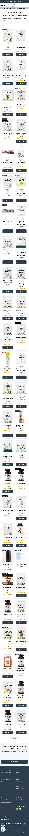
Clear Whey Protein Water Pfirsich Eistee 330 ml (21, 427)
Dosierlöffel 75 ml (21, 564)
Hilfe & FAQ (3, 797)
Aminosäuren (18, 774)
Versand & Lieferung (5, 799)
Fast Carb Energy (21, 396)
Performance (4, 781)
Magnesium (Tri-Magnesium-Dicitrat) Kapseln (21, 670)
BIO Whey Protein (7, 46)
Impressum (3, 832)
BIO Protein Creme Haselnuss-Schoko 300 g (7, 589)
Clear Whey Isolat (21, 104)
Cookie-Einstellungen (21, 832)
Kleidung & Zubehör (20, 788)
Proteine (17, 772)
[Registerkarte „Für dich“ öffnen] (2, 834)
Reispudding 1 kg (21, 724)
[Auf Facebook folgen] (2, 816)
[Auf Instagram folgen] (6, 816)
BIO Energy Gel (21, 162)
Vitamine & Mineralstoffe (21, 781)
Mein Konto (18, 797)
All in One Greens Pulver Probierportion (21, 254)
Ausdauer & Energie (5, 774)
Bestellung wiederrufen (6, 802)
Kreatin (17, 779)
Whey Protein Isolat (8, 75)
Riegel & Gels (19, 784)
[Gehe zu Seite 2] (17, 739)
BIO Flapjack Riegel (8, 221)
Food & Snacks (19, 786)
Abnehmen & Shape (5, 777)
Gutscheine (18, 790)
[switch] (3, 830)
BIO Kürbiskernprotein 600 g (7, 697)
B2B (17, 802)
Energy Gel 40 (7, 368)
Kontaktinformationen (11, 832)
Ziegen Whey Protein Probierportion (21, 223)
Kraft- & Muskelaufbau (6, 772)
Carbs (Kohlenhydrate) (20, 777)
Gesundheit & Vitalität (6, 779)
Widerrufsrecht (14, 830)
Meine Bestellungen (20, 799)
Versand (22, 830)
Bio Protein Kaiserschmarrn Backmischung (8, 643)
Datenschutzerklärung (5, 830)
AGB (19, 830)
